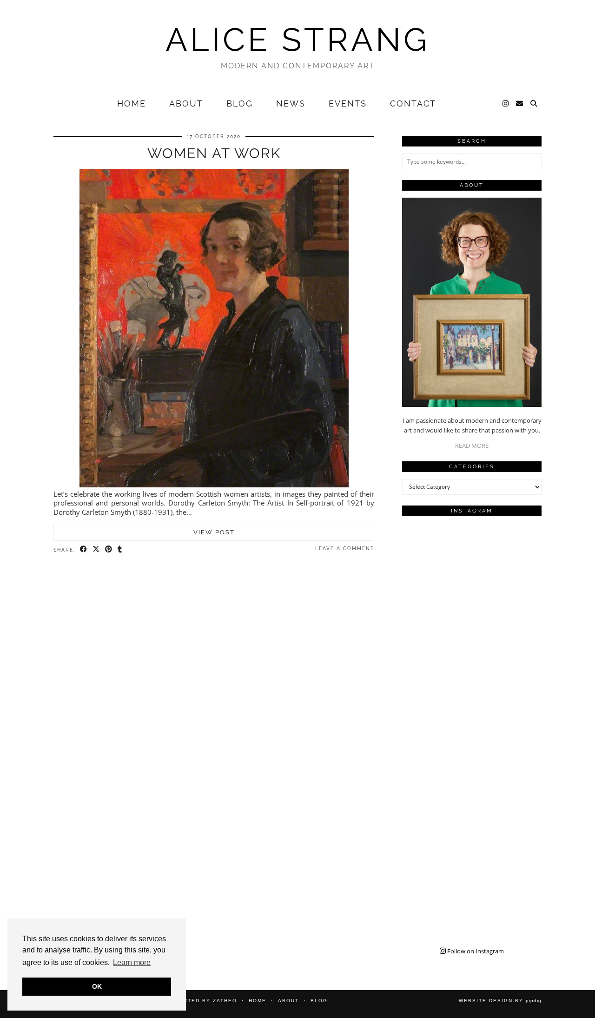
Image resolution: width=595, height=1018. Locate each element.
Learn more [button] (132, 962)
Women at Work (214, 153)
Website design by (500, 1000)
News (290, 103)
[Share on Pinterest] (109, 549)
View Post (214, 532)
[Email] (520, 104)
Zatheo (225, 1000)
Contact (413, 103)
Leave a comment (344, 548)
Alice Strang (297, 39)
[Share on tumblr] (120, 549)
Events (348, 103)
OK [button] (97, 986)
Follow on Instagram (475, 951)
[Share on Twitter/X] (96, 549)
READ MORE (472, 445)
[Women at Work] (214, 484)
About (186, 103)
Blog (239, 103)
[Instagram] (505, 104)
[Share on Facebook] (84, 549)
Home (131, 103)
